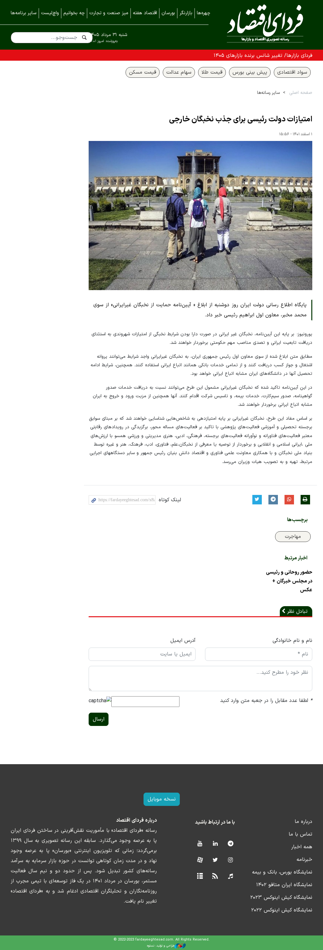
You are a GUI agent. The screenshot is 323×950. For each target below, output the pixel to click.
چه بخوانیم (74, 13)
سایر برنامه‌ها (24, 13)
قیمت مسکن (142, 72)
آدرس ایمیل (183, 640)
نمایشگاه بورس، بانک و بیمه (282, 872)
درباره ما (303, 821)
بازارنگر (185, 13)
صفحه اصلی (300, 92)
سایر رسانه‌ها (268, 92)
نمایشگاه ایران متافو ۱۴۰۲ (284, 885)
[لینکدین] (215, 844)
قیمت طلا (212, 72)
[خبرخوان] (215, 876)
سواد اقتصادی (292, 72)
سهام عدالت (178, 72)
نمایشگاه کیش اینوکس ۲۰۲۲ (281, 910)
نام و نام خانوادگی (292, 640)
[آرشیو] (200, 876)
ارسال (98, 719)
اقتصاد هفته (145, 13)
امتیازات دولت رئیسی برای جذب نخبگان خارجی (240, 119)
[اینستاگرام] (230, 860)
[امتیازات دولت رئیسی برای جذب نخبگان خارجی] (201, 215)
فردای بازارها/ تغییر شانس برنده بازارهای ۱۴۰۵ (263, 55)
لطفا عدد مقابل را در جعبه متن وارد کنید (266, 700)
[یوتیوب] (200, 844)
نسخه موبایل (162, 799)
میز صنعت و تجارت (108, 13)
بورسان (168, 13)
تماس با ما (300, 834)
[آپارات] (200, 860)
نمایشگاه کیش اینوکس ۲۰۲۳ (281, 897)
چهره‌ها (203, 13)
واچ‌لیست (50, 13)
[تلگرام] (230, 844)
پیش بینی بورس (249, 72)
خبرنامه (304, 859)
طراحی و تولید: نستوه (160, 945)
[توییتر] (215, 860)
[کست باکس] (230, 876)
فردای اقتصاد (265, 24)
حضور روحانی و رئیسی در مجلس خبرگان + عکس (289, 581)
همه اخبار (301, 847)
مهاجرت (293, 536)
